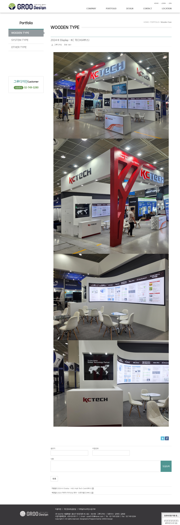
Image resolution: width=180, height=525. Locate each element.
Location (167, 8)
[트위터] (163, 438)
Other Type (19, 47)
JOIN (170, 3)
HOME (156, 3)
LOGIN (163, 3)
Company (91, 8)
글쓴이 (53, 448)
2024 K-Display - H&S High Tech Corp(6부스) (75, 488)
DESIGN (129, 8)
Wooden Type (20, 33)
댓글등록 (166, 466)
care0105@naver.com (95, 516)
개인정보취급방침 (70, 509)
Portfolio (111, 8)
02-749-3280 (31, 87)
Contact (147, 8)
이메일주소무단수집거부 (86, 509)
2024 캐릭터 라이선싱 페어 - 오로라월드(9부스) (74, 493)
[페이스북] (167, 438)
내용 (52, 459)
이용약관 (59, 509)
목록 (54, 479)
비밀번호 (95, 448)
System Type (19, 40)
